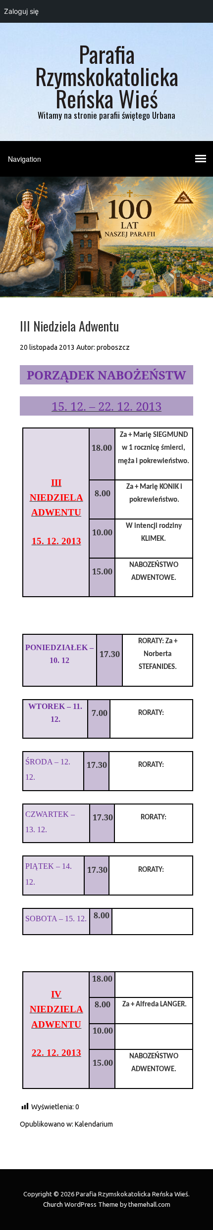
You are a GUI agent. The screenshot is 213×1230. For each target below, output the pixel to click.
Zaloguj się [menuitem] (21, 11)
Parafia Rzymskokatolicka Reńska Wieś (106, 76)
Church (53, 1204)
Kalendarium (94, 1124)
